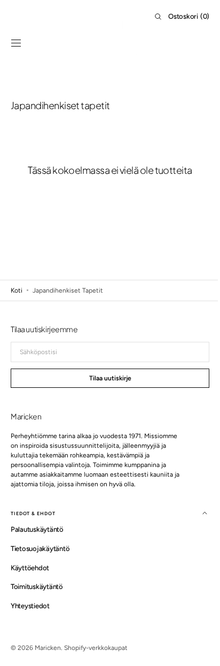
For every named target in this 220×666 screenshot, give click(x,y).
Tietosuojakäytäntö (40, 549)
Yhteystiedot (30, 606)
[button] (16, 43)
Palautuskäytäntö (37, 529)
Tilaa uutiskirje (106, 378)
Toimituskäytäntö (37, 587)
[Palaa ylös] (196, 628)
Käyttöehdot (30, 568)
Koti (16, 290)
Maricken (48, 648)
